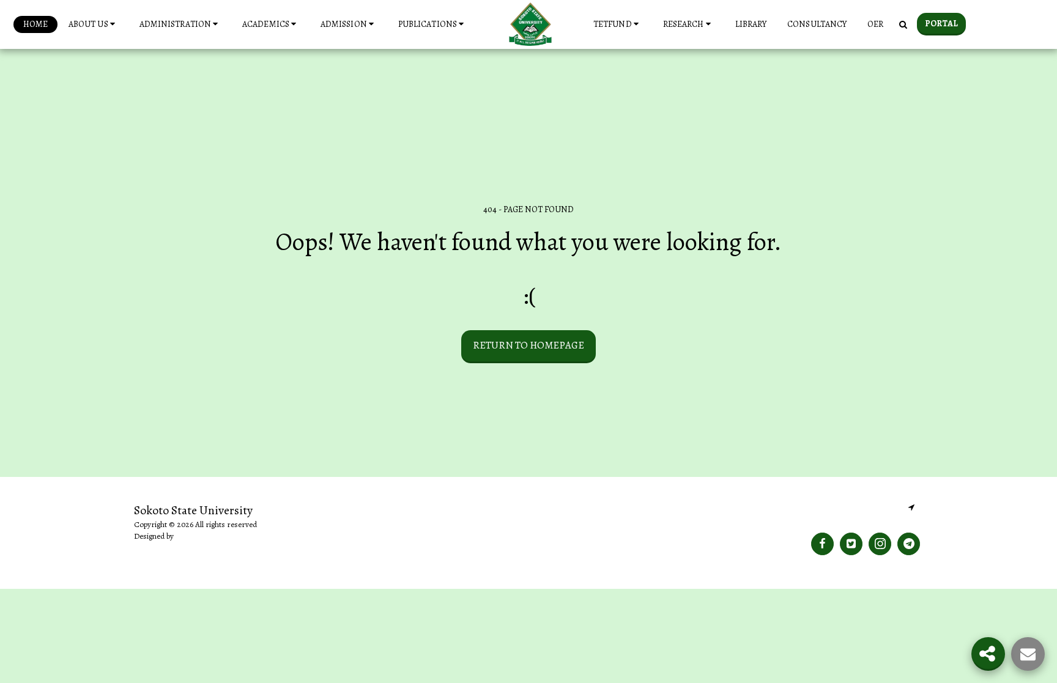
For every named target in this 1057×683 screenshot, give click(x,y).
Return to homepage (528, 345)
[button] (93, 24)
